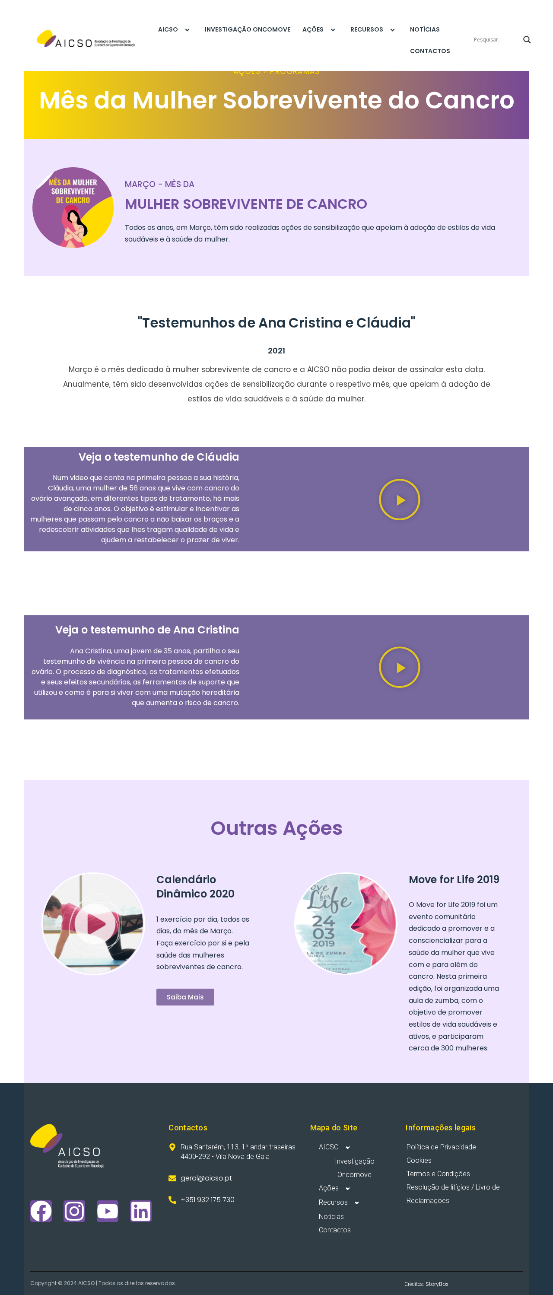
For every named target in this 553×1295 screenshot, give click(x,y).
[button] (399, 499)
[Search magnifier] (527, 40)
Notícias (425, 29)
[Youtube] (107, 1211)
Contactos (430, 51)
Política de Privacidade (441, 1147)
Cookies (419, 1160)
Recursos (366, 29)
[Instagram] (74, 1211)
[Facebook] (41, 1211)
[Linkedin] (141, 1211)
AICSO (168, 29)
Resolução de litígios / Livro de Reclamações (453, 1194)
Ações (313, 29)
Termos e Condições (438, 1174)
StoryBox (437, 1284)
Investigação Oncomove (247, 29)
